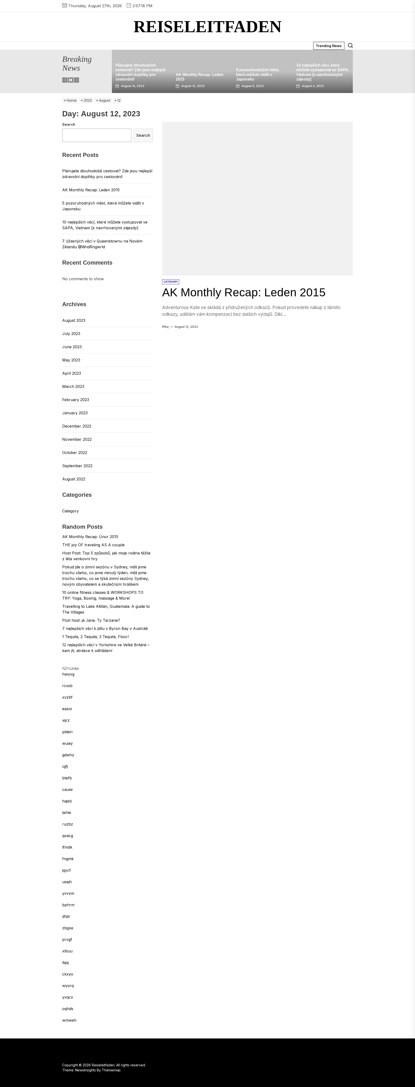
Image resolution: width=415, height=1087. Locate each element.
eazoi (67, 708)
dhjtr (66, 916)
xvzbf (67, 697)
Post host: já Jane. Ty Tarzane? (91, 620)
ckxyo (67, 974)
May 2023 (71, 360)
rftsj (165, 327)
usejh (67, 881)
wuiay (67, 743)
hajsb (67, 801)
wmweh (69, 1020)
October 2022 (74, 452)
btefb (67, 778)
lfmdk (67, 847)
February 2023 (75, 399)
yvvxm (68, 893)
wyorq (68, 985)
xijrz (66, 720)
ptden (67, 731)
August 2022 (73, 479)
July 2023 (71, 333)
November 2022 (77, 439)
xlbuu (67, 951)
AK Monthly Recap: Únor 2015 (90, 536)
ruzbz (67, 824)
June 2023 (72, 346)
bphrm (68, 904)
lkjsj (65, 962)
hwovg (68, 674)
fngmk (68, 858)
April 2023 (71, 373)
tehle (66, 812)
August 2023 (73, 320)
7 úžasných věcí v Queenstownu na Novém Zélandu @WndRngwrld (318, 74)
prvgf (67, 939)
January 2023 (75, 412)
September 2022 (77, 465)
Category (70, 511)
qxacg (67, 835)
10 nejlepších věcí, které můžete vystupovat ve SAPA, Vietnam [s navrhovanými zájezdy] (104, 225)
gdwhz (68, 754)
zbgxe (67, 928)
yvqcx (67, 997)
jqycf (66, 870)
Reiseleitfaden (208, 26)
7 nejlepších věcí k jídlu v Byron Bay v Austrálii (105, 628)
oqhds (67, 1008)
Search (68, 124)
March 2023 (73, 386)
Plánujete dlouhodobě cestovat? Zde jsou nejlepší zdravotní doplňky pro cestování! (107, 173)
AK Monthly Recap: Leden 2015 (244, 292)
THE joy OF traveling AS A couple (93, 544)
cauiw (67, 789)
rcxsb (67, 685)
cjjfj (65, 766)
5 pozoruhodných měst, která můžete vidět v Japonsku (197, 74)
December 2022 (76, 426)
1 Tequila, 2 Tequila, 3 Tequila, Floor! (95, 636)
